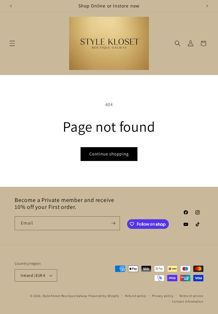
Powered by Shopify (104, 296)
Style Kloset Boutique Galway (65, 296)
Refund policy (135, 296)
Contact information (187, 301)
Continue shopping (109, 154)
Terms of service (191, 296)
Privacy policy (163, 296)
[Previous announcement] (11, 6)
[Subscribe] (113, 223)
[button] (12, 43)
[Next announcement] (207, 6)
